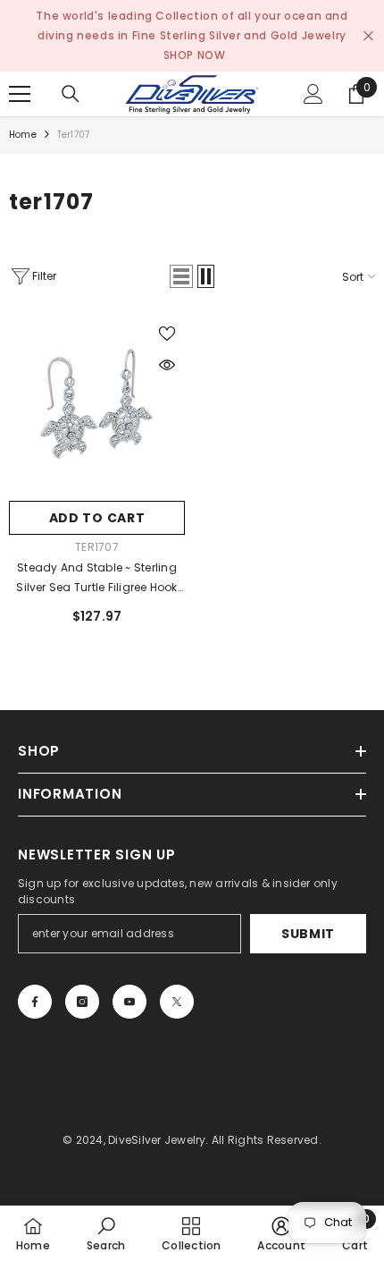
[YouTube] (129, 1002)
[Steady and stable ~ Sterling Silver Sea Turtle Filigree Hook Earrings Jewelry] (97, 404)
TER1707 (97, 546)
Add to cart (97, 518)
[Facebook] (35, 1002)
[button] (181, 276)
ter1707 (73, 134)
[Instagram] (82, 1002)
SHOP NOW (194, 55)
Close (368, 36)
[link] (106, 1233)
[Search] (70, 94)
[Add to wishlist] (167, 333)
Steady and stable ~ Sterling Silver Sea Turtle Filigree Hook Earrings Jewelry (96, 578)
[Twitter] (177, 1002)
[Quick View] (167, 364)
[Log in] (313, 94)
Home (23, 134)
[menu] (19, 94)
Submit (308, 934)
